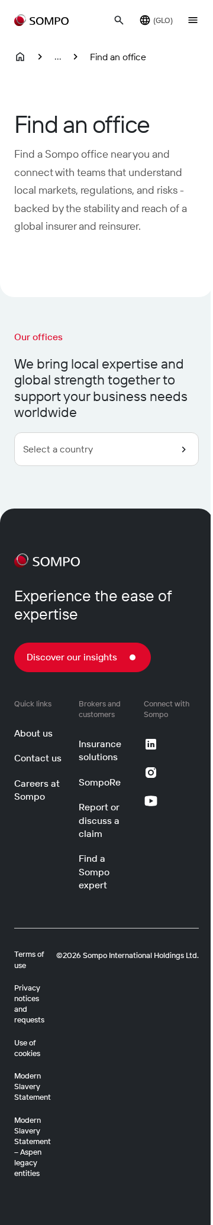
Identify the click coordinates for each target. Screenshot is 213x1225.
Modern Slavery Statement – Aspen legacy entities (32, 1146)
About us (33, 733)
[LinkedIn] (151, 744)
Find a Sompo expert (94, 871)
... (58, 56)
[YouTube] (151, 801)
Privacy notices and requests (29, 1004)
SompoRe (100, 782)
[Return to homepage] (41, 20)
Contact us (38, 758)
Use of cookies (27, 1048)
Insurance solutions (100, 750)
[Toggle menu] (193, 20)
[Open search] (119, 20)
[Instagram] (151, 772)
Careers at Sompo (37, 789)
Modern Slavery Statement (32, 1086)
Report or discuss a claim (99, 820)
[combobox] (106, 449)
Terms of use (29, 959)
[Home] (20, 57)
